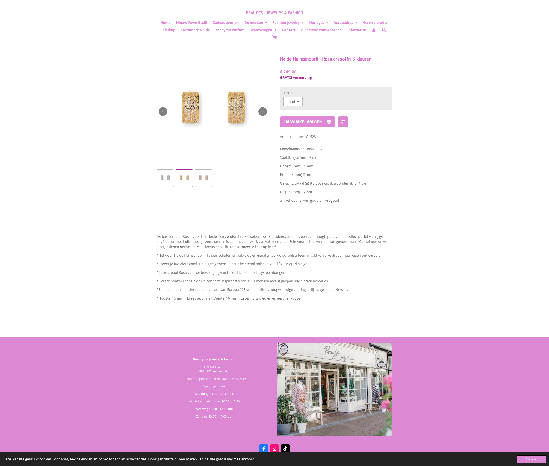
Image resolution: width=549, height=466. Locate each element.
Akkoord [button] (531, 459)
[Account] (374, 29)
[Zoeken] (384, 29)
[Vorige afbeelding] (163, 111)
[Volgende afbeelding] (262, 111)
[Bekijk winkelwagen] (274, 37)
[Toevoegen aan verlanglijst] (343, 121)
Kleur (287, 93)
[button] (165, 178)
